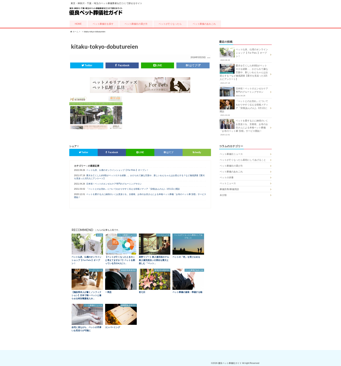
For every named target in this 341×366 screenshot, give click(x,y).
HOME (78, 24)
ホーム (75, 32)
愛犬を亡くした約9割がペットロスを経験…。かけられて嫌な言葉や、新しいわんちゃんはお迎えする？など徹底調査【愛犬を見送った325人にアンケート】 (139, 177)
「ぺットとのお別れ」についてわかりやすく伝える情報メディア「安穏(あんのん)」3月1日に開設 (133, 189)
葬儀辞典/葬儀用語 (229, 189)
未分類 (223, 195)
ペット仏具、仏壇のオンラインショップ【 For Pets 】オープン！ (117, 170)
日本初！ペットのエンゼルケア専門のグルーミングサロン (114, 184)
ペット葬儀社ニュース (231, 154)
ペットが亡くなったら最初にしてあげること (243, 160)
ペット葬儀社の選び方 (136, 24)
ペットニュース (228, 183)
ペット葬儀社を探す (103, 24)
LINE (159, 65)
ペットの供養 (227, 177)
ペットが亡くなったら (170, 24)
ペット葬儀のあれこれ (204, 24)
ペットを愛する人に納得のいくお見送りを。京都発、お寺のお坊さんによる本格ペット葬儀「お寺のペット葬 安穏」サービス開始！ (140, 195)
